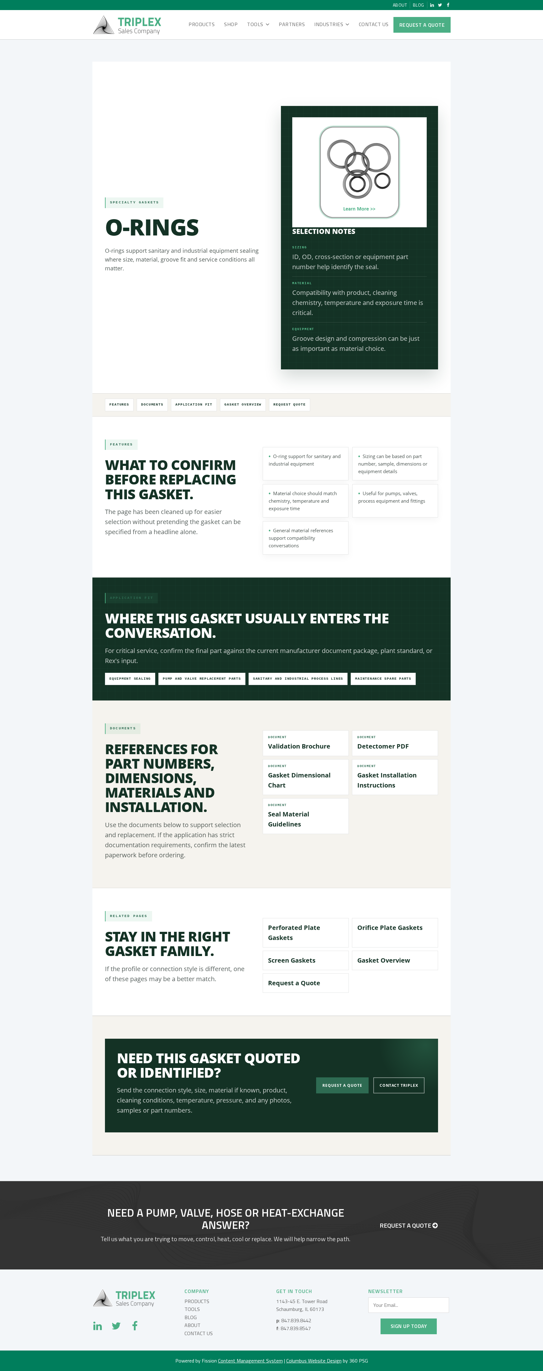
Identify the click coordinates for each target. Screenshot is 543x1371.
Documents (152, 404)
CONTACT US (198, 1333)
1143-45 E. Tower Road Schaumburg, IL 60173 (301, 1305)
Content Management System (250, 1360)
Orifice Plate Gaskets (390, 927)
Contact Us (374, 24)
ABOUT (192, 1325)
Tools (255, 24)
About (400, 5)
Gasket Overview (242, 404)
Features (119, 404)
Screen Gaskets (291, 960)
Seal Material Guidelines (288, 816)
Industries (328, 24)
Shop (231, 24)
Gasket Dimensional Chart (299, 777)
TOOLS (192, 1309)
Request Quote (289, 404)
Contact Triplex (399, 1085)
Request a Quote (422, 25)
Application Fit (193, 404)
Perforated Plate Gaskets (294, 932)
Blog (418, 5)
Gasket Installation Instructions (387, 777)
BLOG (190, 1317)
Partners (292, 24)
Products (202, 24)
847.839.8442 (296, 1320)
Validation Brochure (299, 743)
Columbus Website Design (314, 1360)
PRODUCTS (196, 1301)
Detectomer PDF (383, 743)
